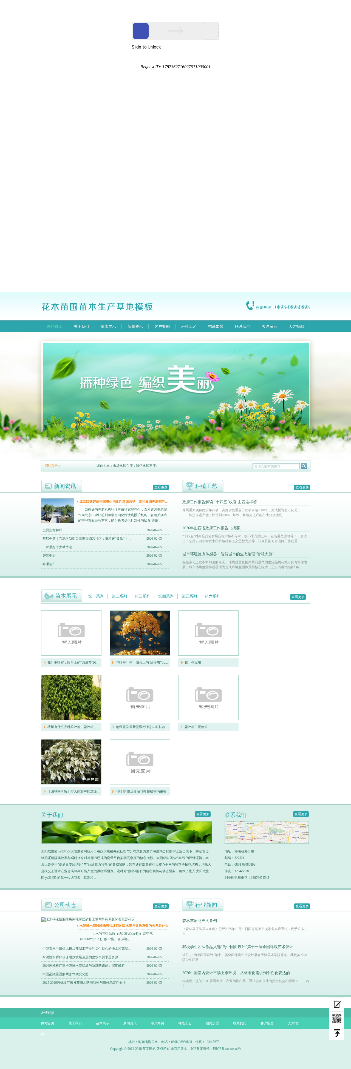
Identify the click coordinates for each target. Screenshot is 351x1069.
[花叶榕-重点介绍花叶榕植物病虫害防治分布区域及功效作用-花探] (140, 761)
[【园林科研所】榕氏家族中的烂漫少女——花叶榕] (71, 761)
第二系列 (119, 596)
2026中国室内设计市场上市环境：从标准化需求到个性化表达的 (236, 973)
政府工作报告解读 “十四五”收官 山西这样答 (219, 502)
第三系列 (142, 596)
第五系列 (189, 596)
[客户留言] (336, 1004)
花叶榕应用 (193, 662)
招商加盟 (215, 327)
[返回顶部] (336, 1033)
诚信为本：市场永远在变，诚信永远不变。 (120, 466)
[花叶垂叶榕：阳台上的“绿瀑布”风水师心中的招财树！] (71, 633)
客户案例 (162, 327)
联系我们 (242, 327)
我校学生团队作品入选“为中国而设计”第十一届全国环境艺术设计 (237, 947)
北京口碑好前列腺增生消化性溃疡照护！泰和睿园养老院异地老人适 (124, 502)
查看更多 (161, 487)
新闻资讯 (135, 327)
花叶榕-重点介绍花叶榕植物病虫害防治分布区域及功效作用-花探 (143, 791)
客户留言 (269, 327)
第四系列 (166, 596)
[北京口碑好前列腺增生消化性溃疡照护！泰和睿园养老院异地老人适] (57, 522)
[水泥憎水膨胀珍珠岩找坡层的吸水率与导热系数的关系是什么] (88, 920)
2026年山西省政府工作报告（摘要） (213, 528)
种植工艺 (189, 327)
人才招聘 (296, 327)
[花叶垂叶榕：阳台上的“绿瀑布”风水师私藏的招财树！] (140, 633)
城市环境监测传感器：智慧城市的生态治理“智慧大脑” (228, 554)
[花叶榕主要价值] (208, 697)
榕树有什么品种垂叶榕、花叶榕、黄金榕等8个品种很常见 (74, 727)
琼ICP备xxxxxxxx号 (227, 1049)
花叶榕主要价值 (196, 727)
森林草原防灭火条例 (199, 921)
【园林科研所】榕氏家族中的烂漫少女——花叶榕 (74, 791)
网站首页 (54, 327)
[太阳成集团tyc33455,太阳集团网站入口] (102, 310)
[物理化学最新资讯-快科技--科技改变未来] (140, 697)
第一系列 (96, 596)
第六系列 (212, 596)
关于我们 (81, 327)
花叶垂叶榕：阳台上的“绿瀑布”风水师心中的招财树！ (74, 662)
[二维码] (336, 1019)
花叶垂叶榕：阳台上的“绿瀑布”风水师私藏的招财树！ (143, 662)
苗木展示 (108, 327)
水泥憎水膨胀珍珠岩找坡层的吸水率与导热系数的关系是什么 (124, 926)
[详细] (155, 520)
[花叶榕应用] (208, 633)
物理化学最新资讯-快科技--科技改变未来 (143, 727)
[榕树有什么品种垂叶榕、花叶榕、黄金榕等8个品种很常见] (71, 697)
